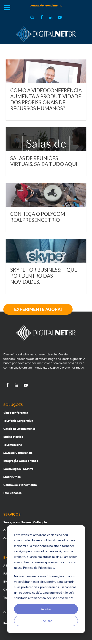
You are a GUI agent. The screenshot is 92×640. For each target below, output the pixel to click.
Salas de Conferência (17, 453)
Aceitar (46, 609)
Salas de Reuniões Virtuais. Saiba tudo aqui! (44, 161)
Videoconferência (15, 412)
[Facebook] (8, 385)
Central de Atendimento (20, 485)
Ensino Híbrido (13, 436)
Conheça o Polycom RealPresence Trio (37, 217)
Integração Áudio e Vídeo (20, 461)
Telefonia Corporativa (18, 420)
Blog (6, 581)
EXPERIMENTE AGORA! (38, 309)
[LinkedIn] (17, 385)
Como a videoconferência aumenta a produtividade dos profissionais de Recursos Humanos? (46, 99)
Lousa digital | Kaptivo (18, 469)
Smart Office (12, 477)
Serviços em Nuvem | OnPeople (25, 522)
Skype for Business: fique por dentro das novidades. (43, 276)
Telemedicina (12, 444)
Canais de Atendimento (19, 428)
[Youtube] (26, 385)
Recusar (46, 621)
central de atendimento (46, 5)
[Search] (33, 17)
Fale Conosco (12, 493)
